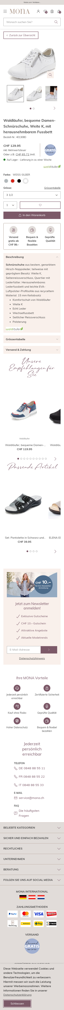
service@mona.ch (31, 798)
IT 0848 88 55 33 (31, 785)
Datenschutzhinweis (32, 658)
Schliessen (17, 1003)
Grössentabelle (52, 187)
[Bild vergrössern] (50, 74)
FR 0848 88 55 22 (32, 777)
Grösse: (7, 187)
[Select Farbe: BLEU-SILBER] (6, 181)
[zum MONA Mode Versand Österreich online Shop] (32, 897)
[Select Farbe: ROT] (12, 181)
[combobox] (32, 22)
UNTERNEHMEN (14, 859)
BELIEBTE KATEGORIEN (19, 827)
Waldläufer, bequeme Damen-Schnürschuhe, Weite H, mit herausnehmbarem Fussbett (24, 445)
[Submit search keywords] (56, 22)
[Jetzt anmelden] (49, 649)
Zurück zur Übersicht (22, 35)
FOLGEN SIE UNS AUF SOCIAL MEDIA (28, 880)
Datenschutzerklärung (17, 994)
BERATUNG (11, 869)
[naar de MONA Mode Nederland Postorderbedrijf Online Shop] (41, 897)
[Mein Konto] (38, 11)
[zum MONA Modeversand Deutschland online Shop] (22, 897)
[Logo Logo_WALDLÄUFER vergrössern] (52, 166)
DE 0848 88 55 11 (32, 768)
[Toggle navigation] (5, 11)
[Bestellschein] (52, 11)
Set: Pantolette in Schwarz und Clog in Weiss (24, 538)
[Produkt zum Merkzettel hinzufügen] (40, 205)
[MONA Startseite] (20, 11)
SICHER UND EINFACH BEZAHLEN (25, 838)
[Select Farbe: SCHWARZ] (19, 181)
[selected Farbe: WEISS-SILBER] (25, 181)
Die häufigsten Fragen (29, 813)
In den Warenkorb (34, 215)
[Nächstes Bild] (54, 108)
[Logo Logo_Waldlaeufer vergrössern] (14, 329)
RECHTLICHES (12, 848)
